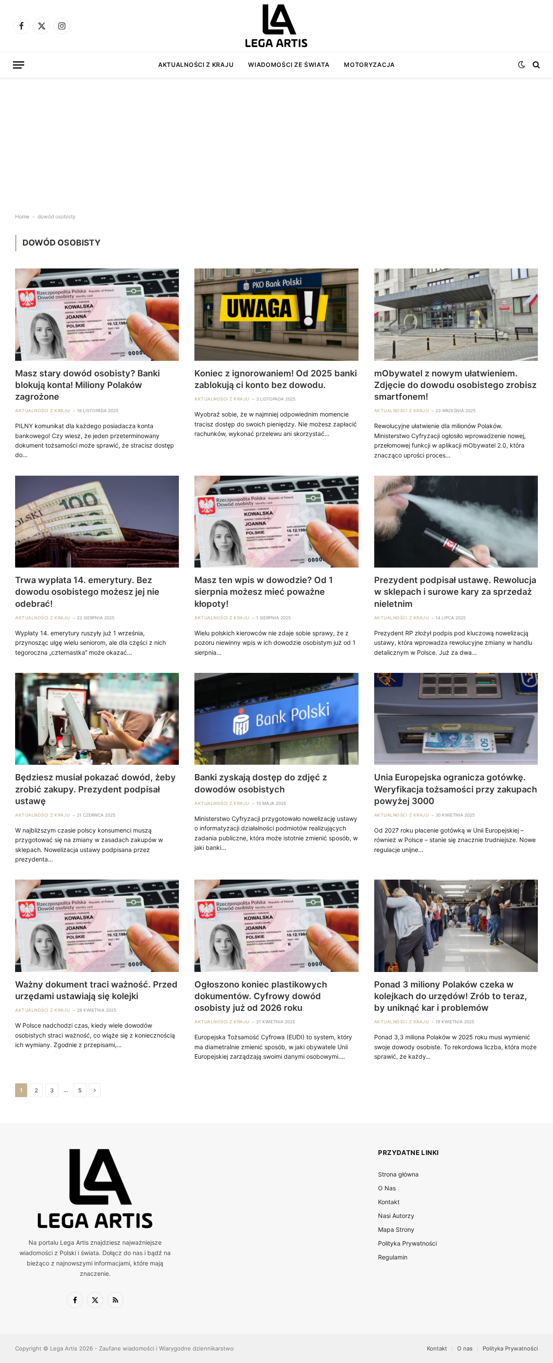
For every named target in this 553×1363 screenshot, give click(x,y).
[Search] (535, 65)
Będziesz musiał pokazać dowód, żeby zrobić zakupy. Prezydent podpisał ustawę (95, 789)
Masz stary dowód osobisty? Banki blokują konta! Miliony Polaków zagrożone (87, 385)
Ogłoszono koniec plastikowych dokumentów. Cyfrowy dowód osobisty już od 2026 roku (260, 996)
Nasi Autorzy (396, 1215)
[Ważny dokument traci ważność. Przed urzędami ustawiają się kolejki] (97, 926)
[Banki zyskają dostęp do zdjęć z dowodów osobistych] (276, 719)
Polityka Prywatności (407, 1243)
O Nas (387, 1188)
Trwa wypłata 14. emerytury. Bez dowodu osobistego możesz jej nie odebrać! (87, 592)
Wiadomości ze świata (288, 64)
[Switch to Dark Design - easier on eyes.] (521, 65)
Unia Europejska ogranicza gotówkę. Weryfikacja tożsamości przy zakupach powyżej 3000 (455, 789)
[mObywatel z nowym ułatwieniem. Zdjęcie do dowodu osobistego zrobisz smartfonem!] (456, 314)
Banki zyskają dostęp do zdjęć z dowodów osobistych (260, 783)
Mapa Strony (396, 1229)
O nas (465, 1348)
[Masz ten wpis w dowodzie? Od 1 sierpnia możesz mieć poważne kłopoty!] (276, 522)
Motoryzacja (369, 64)
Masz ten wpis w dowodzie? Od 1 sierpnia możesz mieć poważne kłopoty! (263, 592)
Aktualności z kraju (195, 64)
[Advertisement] (276, 138)
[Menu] (18, 65)
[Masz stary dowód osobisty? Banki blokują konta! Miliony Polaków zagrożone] (97, 314)
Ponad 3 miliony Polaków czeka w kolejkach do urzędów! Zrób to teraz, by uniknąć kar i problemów (450, 996)
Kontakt (389, 1201)
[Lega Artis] (276, 26)
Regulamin (392, 1257)
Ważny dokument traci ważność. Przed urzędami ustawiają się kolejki (96, 990)
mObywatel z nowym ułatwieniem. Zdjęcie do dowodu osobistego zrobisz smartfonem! (455, 385)
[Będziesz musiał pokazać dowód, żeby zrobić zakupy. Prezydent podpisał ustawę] (97, 719)
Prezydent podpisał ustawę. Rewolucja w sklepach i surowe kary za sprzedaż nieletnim (455, 592)
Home (22, 216)
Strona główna (398, 1174)
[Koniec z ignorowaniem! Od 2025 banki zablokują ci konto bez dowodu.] (276, 314)
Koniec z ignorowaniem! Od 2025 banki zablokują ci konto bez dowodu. (275, 379)
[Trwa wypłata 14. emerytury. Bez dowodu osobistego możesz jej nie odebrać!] (97, 522)
